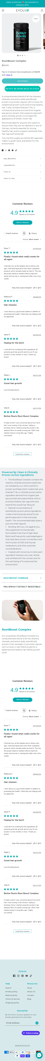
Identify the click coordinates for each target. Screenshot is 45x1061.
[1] (20, 55)
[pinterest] (22, 975)
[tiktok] (31, 975)
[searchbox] (13, 233)
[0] (17, 55)
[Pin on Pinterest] (9, 150)
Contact (30, 995)
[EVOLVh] (22, 10)
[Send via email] (12, 150)
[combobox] (32, 239)
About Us (31, 992)
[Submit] (36, 1022)
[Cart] (42, 10)
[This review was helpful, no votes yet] (34, 288)
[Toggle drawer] (3, 10)
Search (8, 988)
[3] (24, 55)
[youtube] (27, 975)
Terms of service (12, 999)
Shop (29, 988)
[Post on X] (5, 150)
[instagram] (18, 975)
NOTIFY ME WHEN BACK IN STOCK (22, 89)
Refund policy (11, 995)
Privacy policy (11, 992)
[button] (16, 150)
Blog (29, 999)
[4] (27, 55)
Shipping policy (12, 1003)
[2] (22, 55)
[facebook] (14, 975)
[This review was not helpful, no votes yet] (38, 288)
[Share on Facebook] (2, 150)
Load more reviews (23, 454)
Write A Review (22, 222)
